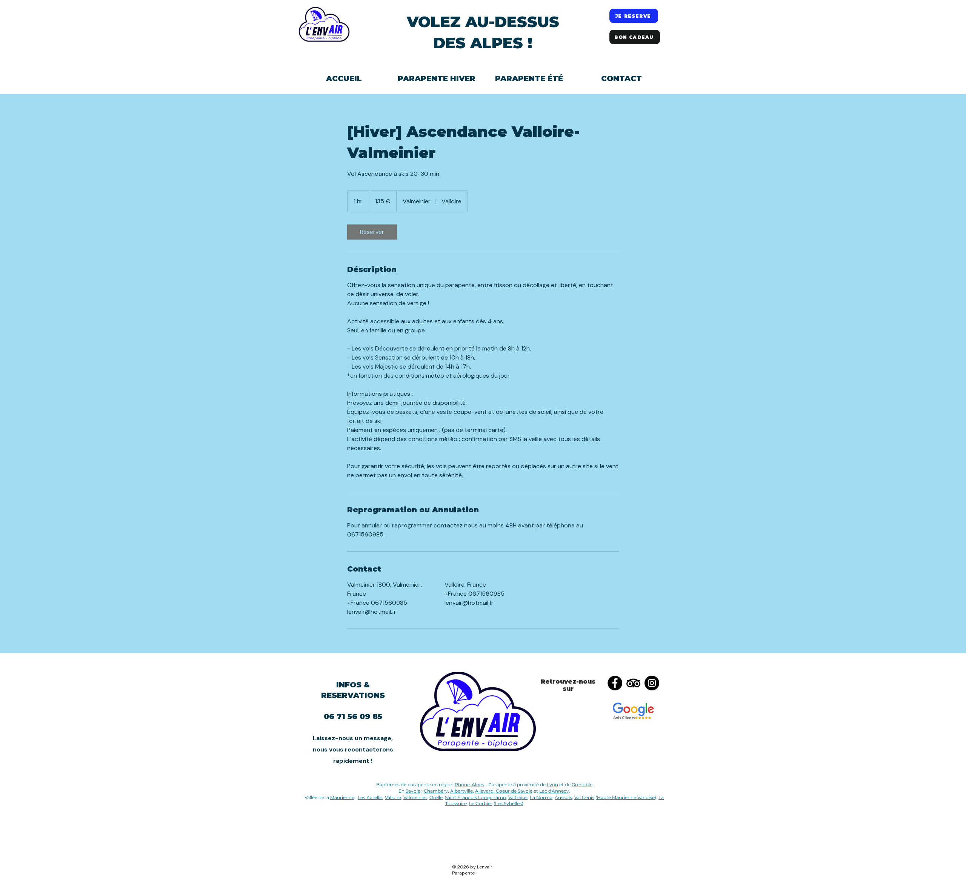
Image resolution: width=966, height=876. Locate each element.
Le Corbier (480, 803)
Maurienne (342, 797)
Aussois (563, 797)
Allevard (484, 791)
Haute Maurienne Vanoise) (626, 797)
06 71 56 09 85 (353, 716)
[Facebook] (615, 683)
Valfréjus (518, 797)
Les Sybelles (508, 803)
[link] (372, 232)
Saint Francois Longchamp (475, 797)
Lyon (552, 784)
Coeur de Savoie (514, 791)
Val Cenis (584, 797)
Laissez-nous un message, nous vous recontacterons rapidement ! (353, 749)
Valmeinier (415, 797)
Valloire (393, 797)
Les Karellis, (371, 797)
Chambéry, (436, 791)
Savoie (413, 791)
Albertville (461, 791)
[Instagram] (652, 683)
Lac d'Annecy (554, 791)
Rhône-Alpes (469, 784)
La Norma (541, 797)
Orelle (436, 797)
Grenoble (582, 784)
